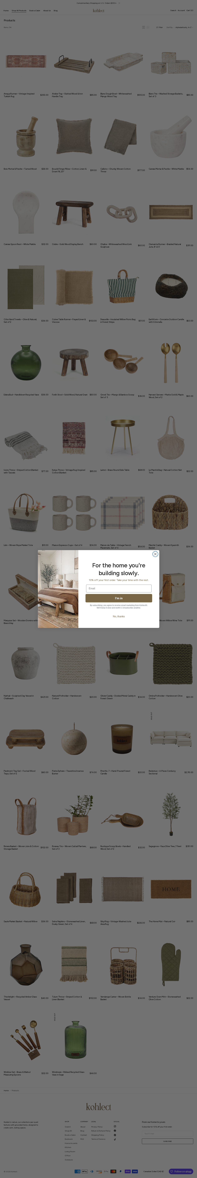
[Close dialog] (155, 554)
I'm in (119, 598)
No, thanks (119, 616)
